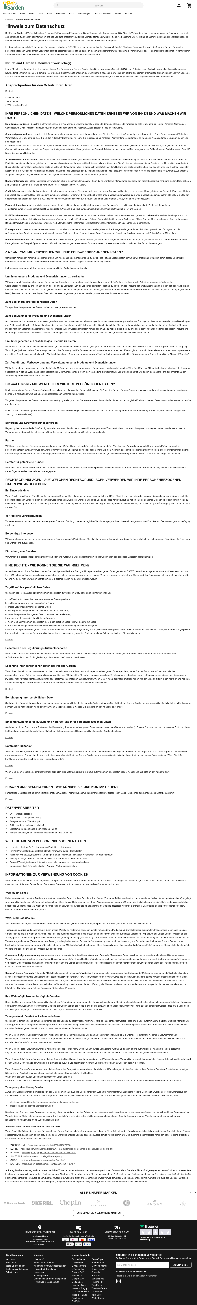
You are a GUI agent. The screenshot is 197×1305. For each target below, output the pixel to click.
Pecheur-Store (98, 1262)
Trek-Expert (97, 1285)
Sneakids (96, 1275)
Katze (31, 13)
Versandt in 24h (9, 13)
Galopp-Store (78, 1278)
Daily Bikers (77, 1262)
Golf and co (77, 1281)
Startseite (9, 19)
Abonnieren (180, 1264)
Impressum (39, 1272)
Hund (22, 13)
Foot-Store (77, 1275)
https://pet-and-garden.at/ (27, 69)
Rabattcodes (11, 1272)
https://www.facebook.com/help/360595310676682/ (47, 1145)
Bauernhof (60, 13)
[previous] (191, 1192)
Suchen (98, 5)
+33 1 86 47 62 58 (40, 1244)
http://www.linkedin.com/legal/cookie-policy (41, 1156)
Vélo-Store (97, 1294)
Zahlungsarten (41, 1275)
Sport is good (98, 1278)
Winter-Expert (98, 1297)
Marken (128, 13)
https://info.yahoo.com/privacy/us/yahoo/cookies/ (41, 1160)
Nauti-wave (77, 1297)
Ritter (71, 13)
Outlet (118, 13)
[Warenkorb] (189, 5)
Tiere (40, 13)
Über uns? (39, 1259)
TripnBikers (97, 1291)
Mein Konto (10, 1259)
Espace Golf (77, 1272)
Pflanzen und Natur (103, 13)
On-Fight (76, 1301)
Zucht (49, 13)
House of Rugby (79, 1288)
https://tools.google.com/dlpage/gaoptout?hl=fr (31, 1105)
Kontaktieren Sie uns (40, 1236)
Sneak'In (96, 1272)
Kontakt (9, 91)
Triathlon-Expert (99, 1288)
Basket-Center (79, 1259)
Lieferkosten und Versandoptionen (50, 1278)
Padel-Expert (98, 1259)
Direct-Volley (78, 1268)
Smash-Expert (98, 1268)
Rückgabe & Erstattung (45, 1268)
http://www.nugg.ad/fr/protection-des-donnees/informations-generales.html (44, 1101)
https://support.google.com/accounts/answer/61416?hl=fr (49, 1152)
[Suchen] (57, 5)
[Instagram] (118, 1281)
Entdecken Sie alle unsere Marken (99, 1212)
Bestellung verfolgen (15, 1265)
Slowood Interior (99, 1265)
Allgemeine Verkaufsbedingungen (50, 1265)
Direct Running (79, 1265)
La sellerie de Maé (80, 1291)
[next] (195, 1192)
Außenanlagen (84, 13)
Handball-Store (79, 1285)
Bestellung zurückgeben (117, 1238)
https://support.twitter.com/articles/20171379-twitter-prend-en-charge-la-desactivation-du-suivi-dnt (66, 1148)
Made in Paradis (79, 1294)
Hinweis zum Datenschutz (46, 1281)
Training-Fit (97, 1281)
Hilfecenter (10, 1262)
